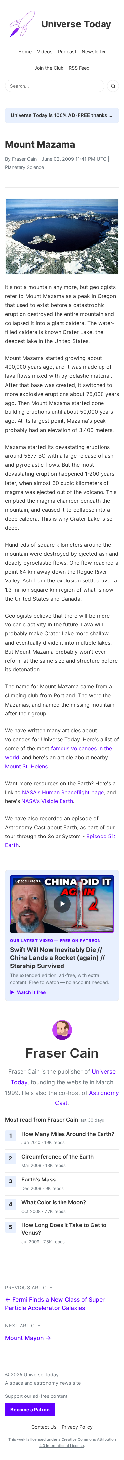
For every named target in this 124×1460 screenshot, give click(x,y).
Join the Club (48, 68)
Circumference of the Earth (57, 1156)
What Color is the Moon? (53, 1202)
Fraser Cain (24, 159)
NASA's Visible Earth (47, 801)
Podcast (67, 51)
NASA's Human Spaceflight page (63, 792)
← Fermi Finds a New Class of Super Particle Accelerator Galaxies (55, 1303)
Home (25, 51)
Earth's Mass (38, 1179)
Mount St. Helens (26, 766)
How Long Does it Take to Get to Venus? (63, 1229)
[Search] (113, 86)
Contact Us (44, 1427)
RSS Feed (79, 68)
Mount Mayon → (28, 1337)
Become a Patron (30, 1409)
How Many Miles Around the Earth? (67, 1134)
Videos (45, 51)
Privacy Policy (77, 1427)
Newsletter (94, 51)
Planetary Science (24, 167)
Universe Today (76, 24)
